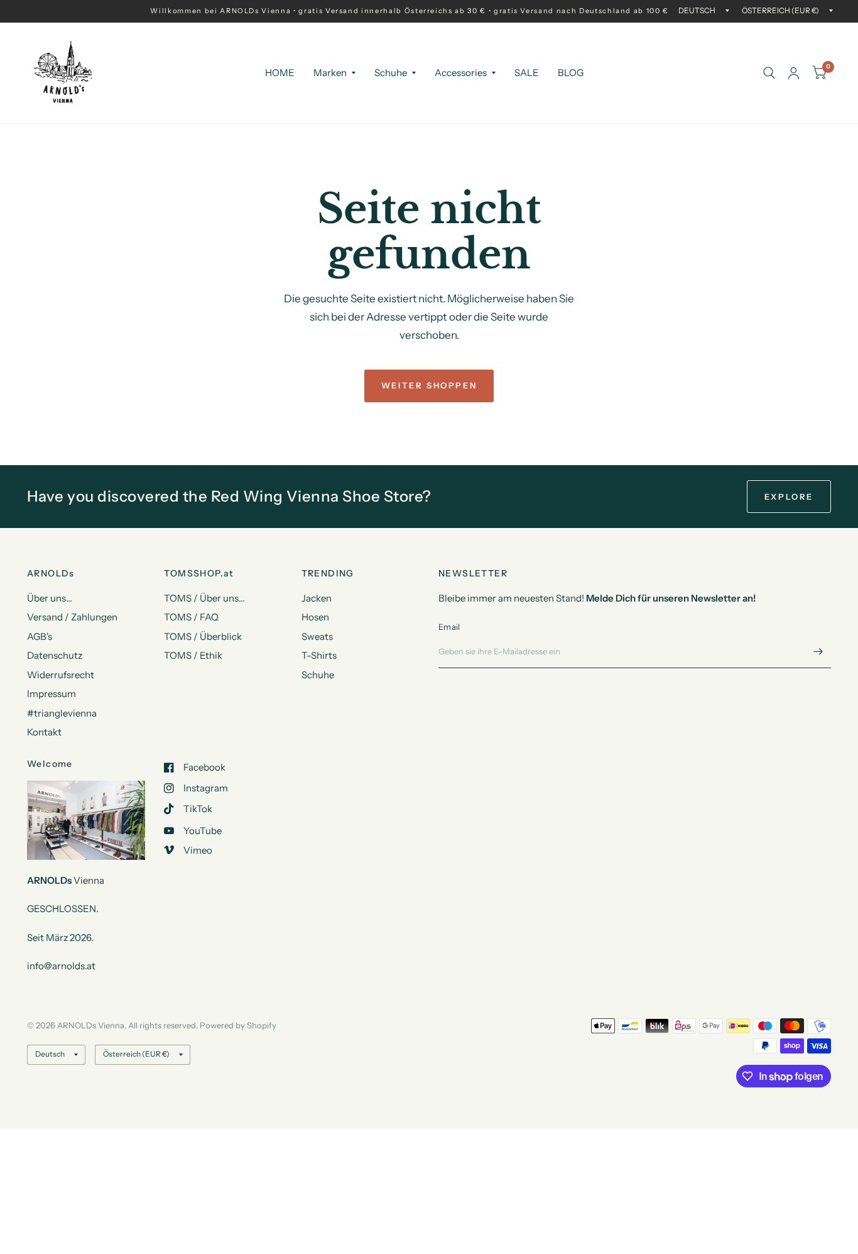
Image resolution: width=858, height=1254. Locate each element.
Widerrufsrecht (60, 675)
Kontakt (44, 732)
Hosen (315, 617)
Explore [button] (788, 497)
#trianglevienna (62, 713)
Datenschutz (54, 655)
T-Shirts (319, 655)
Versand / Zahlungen (72, 617)
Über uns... (49, 598)
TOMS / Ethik (193, 655)
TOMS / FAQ (191, 617)
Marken (330, 73)
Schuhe (390, 73)
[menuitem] (280, 72)
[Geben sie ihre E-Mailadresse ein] (818, 651)
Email (449, 627)
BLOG (571, 73)
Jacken (316, 598)
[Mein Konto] (793, 73)
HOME (280, 73)
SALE (526, 73)
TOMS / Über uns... (204, 598)
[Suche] (769, 73)
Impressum (51, 694)
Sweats (317, 636)
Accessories (461, 73)
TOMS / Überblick (203, 636)
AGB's (39, 636)
